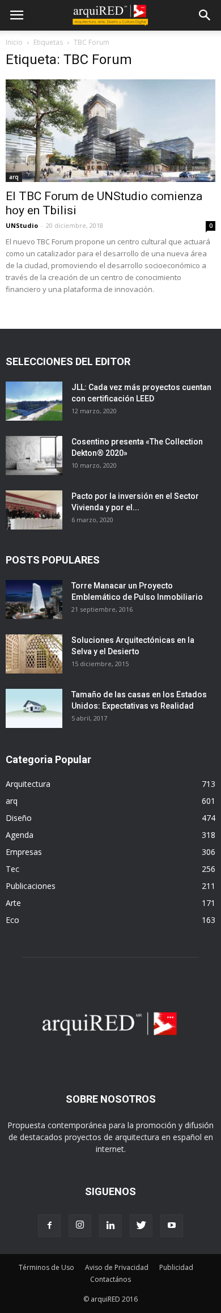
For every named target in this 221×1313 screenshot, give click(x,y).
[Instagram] (80, 1225)
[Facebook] (49, 1225)
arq (14, 177)
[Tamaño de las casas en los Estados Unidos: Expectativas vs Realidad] (34, 708)
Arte (13, 902)
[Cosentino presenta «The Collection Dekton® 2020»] (34, 455)
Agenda (19, 834)
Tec (12, 868)
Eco (12, 919)
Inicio (14, 42)
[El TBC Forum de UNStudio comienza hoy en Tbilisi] (110, 130)
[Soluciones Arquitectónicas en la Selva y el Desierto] (34, 654)
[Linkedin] (110, 1225)
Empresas (24, 851)
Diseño (19, 817)
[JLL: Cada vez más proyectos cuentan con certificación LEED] (34, 401)
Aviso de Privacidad (116, 1267)
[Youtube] (171, 1225)
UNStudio (22, 225)
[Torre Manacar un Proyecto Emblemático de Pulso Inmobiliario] (34, 599)
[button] (205, 15)
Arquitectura (28, 783)
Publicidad (176, 1267)
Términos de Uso (46, 1267)
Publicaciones (31, 885)
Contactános (110, 1279)
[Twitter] (141, 1225)
